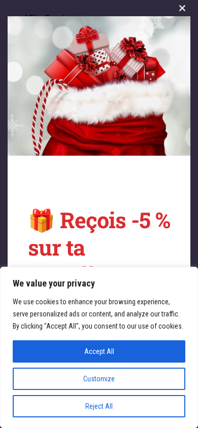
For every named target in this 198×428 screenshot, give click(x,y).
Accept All (99, 351)
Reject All (99, 406)
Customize (99, 379)
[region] (99, 347)
